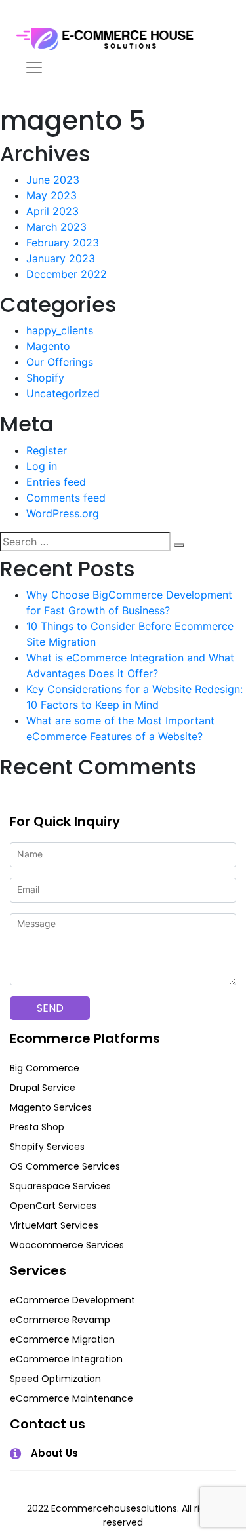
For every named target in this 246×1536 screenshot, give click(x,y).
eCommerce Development (72, 1300)
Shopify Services (47, 1146)
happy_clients (59, 330)
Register (46, 450)
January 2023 (60, 258)
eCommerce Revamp (60, 1319)
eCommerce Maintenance (71, 1398)
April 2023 (52, 211)
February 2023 (62, 242)
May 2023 (51, 195)
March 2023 (56, 226)
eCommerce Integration (66, 1359)
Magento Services (51, 1107)
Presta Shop (37, 1126)
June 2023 (52, 179)
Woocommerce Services (67, 1244)
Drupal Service (42, 1087)
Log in (41, 466)
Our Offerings (59, 361)
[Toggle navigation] (34, 67)
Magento (48, 346)
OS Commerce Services (65, 1166)
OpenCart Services (53, 1205)
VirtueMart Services (54, 1225)
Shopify (45, 377)
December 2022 (66, 274)
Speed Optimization (55, 1378)
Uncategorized (63, 393)
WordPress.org (62, 513)
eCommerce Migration (62, 1339)
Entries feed (56, 481)
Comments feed (66, 497)
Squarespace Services (60, 1185)
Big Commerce (44, 1067)
